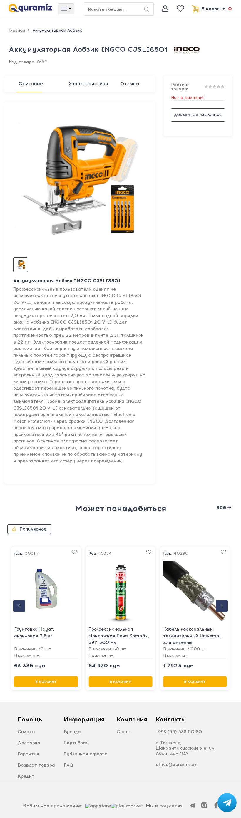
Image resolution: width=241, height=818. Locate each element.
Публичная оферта (86, 754)
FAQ (68, 765)
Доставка (29, 742)
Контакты (171, 719)
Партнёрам (76, 742)
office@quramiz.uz (176, 764)
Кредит (26, 776)
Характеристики (88, 83)
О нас (123, 731)
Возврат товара (36, 765)
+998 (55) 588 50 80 (179, 731)
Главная (17, 30)
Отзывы (129, 83)
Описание (31, 83)
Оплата (26, 731)
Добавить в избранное (198, 115)
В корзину (46, 682)
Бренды (72, 731)
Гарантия (28, 754)
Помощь (30, 719)
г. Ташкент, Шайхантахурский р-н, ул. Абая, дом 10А (185, 748)
